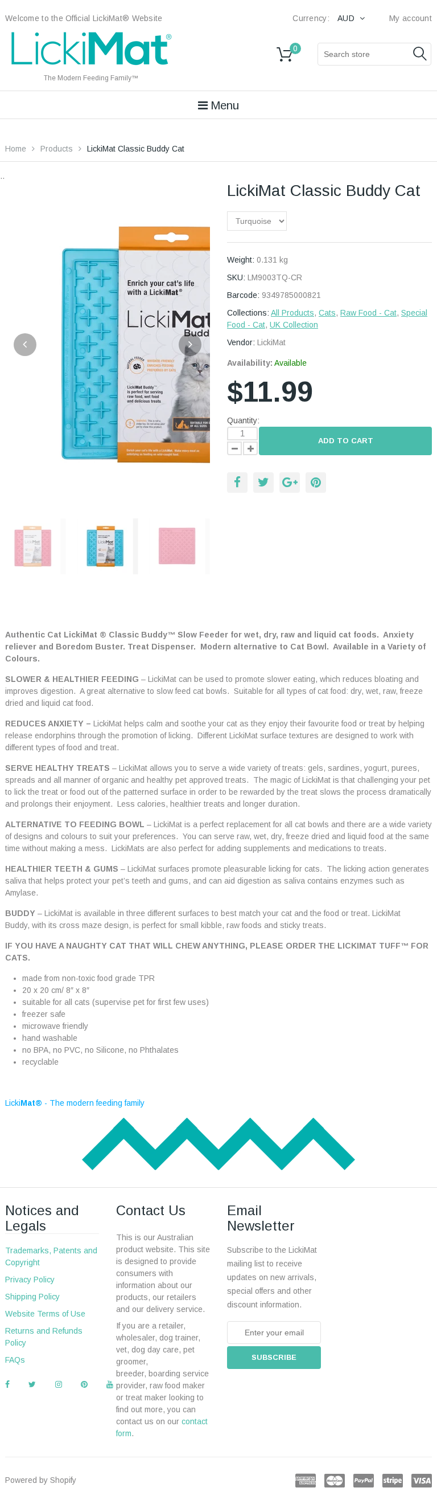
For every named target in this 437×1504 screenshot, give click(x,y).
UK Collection (294, 324)
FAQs (15, 1359)
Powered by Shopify (40, 1480)
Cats (327, 312)
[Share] (237, 482)
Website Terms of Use (45, 1313)
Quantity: (243, 420)
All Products (292, 312)
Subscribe (274, 1357)
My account (410, 18)
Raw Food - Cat (368, 312)
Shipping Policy (32, 1296)
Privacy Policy (30, 1279)
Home (15, 148)
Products (56, 148)
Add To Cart (345, 440)
